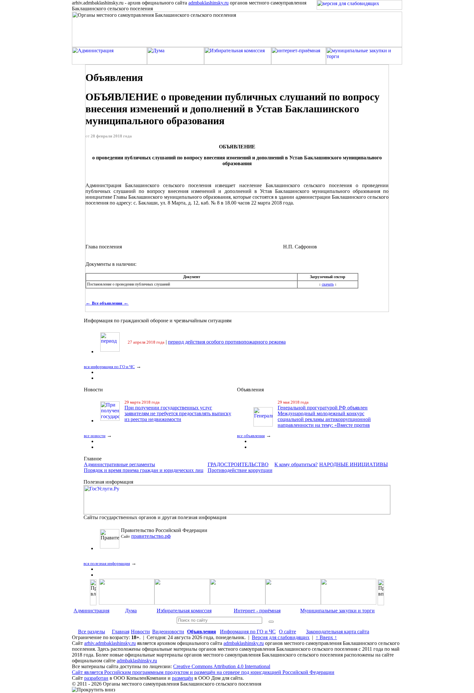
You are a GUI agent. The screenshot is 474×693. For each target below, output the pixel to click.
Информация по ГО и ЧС (248, 631)
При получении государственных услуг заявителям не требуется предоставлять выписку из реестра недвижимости (177, 413)
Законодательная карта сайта (337, 631)
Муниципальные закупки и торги (337, 610)
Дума (131, 610)
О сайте (287, 631)
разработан (96, 678)
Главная (120, 631)
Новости (140, 631)
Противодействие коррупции (240, 470)
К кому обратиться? (296, 464)
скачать (328, 284)
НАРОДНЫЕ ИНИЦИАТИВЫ (353, 464)
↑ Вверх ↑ (326, 637)
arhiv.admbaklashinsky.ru (110, 643)
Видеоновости (168, 631)
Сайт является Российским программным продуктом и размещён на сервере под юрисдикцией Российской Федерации (203, 672)
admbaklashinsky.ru (208, 2)
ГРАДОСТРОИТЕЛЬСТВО (238, 464)
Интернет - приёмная (257, 610)
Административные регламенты (119, 464)
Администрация (91, 610)
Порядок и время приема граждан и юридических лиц (143, 470)
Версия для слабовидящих (281, 637)
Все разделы (91, 631)
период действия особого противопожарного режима (227, 342)
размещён (182, 678)
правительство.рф (151, 536)
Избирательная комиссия (184, 610)
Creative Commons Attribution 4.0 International (221, 666)
